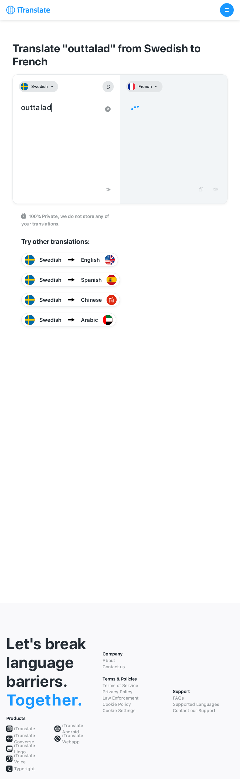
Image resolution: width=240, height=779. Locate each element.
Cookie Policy (116, 704)
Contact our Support (194, 710)
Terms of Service (120, 685)
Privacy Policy (117, 691)
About (108, 660)
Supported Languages (196, 704)
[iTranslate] (28, 10)
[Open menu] (227, 10)
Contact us (113, 666)
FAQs (178, 698)
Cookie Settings (119, 710)
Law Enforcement (120, 698)
